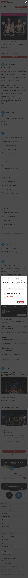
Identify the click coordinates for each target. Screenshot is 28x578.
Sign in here (10, 296)
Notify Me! (20, 302)
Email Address (7, 286)
